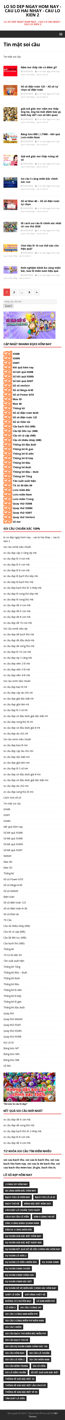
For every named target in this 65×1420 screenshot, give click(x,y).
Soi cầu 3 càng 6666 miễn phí (21, 1313)
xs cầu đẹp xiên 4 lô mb (16, 675)
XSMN (16, 358)
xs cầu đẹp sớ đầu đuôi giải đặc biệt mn (25, 780)
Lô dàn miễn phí (45, 1301)
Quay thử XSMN (22, 508)
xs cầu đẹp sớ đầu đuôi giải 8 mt (21, 727)
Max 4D (17, 403)
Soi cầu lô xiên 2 (14, 1359)
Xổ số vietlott (21, 385)
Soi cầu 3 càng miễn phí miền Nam (24, 1320)
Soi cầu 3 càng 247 (30, 1307)
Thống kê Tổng (22, 476)
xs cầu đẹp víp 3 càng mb (17, 657)
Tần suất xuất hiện (24, 481)
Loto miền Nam (22, 494)
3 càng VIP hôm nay (16, 1184)
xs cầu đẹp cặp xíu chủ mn (18, 751)
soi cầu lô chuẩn (39, 1353)
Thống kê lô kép (23, 458)
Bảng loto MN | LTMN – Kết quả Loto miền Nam (40, 136)
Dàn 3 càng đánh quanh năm (22, 1223)
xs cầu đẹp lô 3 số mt (15, 710)
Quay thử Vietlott (24, 517)
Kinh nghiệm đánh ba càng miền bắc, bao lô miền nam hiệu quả (41, 269)
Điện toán (8, 896)
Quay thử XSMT (22, 512)
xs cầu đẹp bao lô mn (15, 745)
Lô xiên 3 (10, 1307)
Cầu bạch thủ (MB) (24, 426)
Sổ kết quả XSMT (23, 381)
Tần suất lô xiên (15, 1398)
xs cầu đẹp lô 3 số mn (15, 768)
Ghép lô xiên (12, 1294)
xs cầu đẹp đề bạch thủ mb (18, 634)
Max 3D (17, 399)
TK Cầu (7, 920)
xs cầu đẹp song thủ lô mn (18, 791)
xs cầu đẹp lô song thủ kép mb (20, 593)
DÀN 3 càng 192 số (44, 1216)
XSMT (16, 363)
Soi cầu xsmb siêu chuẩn (17, 547)
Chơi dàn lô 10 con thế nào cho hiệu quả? (40, 247)
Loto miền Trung (23, 499)
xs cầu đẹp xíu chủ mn (16, 786)
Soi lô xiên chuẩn (15, 1372)
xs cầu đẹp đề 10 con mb (17, 622)
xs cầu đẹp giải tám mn (16, 762)
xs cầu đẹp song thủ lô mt (18, 721)
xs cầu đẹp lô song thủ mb (18, 599)
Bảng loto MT (11, 1048)
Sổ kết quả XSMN (23, 376)
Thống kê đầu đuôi (24, 444)
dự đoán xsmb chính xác (19, 1275)
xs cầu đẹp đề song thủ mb (18, 646)
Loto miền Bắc (21, 490)
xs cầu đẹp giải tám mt (16, 704)
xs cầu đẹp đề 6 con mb (17, 611)
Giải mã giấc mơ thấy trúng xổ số (39, 158)
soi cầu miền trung (16, 1365)
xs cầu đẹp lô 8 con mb (16, 570)
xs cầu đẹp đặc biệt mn (16, 757)
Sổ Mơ (7, 1065)
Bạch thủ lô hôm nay (17, 1197)
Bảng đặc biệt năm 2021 (37, 1203)
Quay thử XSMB (22, 503)
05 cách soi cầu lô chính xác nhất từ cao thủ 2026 (41, 225)
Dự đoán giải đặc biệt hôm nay (23, 1236)
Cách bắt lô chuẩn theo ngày (22, 1210)
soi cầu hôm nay (14, 1353)
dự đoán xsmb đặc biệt (18, 1281)
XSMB (16, 353)
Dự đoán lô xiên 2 (15, 1255)
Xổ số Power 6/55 (23, 394)
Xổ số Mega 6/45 (23, 390)
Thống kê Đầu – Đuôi (25, 471)
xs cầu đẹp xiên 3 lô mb (16, 669)
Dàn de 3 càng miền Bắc (18, 1229)
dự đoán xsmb (50, 1262)
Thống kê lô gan (23, 449)
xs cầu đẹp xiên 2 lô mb (16, 663)
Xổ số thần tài (21, 422)
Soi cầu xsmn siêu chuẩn (17, 739)
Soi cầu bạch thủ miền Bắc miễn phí (25, 1333)
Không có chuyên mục (18, 1301)
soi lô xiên (39, 1365)
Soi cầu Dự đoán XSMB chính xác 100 (26, 1346)
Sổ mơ (17, 521)
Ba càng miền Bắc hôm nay (20, 1190)
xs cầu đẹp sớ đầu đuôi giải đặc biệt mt (25, 716)
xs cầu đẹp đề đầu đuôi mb (18, 640)
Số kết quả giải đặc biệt (44, 1372)
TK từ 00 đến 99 (22, 485)
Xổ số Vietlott (10, 891)
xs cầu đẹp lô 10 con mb (17, 651)
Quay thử (8, 1013)
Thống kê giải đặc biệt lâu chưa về (25, 1385)
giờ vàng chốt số (35, 1294)
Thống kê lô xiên (23, 453)
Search (8, 306)
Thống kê (19, 408)
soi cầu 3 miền (13, 1327)
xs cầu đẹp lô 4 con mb (16, 558)
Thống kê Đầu (21, 462)
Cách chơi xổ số (12, 797)
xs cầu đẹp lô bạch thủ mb (18, 582)
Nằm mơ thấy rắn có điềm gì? (39, 67)
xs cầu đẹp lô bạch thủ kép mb (20, 576)
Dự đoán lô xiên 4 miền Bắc (21, 1262)
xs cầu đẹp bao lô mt (15, 687)
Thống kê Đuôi (22, 467)
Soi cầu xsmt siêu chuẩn (17, 681)
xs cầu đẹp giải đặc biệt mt (18, 698)
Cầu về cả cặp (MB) (24, 435)
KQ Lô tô (8, 1042)
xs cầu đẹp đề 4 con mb (17, 605)
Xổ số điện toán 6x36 (25, 412)
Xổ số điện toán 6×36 (15, 908)
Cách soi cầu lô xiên (17, 1216)
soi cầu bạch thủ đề (16, 1339)
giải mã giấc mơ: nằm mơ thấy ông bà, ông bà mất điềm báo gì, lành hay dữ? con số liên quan (41, 112)
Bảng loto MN (11, 1054)
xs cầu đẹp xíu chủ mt (15, 733)
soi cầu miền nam (39, 1359)
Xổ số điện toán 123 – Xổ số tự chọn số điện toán (39, 88)
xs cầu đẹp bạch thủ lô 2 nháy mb (22, 587)
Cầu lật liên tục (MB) (25, 431)
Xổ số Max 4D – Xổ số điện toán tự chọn (40, 202)
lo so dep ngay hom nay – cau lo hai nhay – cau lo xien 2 (31, 539)
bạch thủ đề (12, 1203)
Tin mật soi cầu (12, 803)
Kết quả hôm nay (23, 367)
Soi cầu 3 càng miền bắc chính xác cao (39, 180)
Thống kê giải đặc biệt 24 (19, 1378)
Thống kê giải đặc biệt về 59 (21, 1391)
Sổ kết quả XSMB (23, 372)
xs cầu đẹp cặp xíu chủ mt (18, 692)
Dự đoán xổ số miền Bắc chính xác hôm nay (30, 1288)
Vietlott (7, 856)
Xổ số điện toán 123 (25, 417)
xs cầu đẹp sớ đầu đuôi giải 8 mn (22, 774)
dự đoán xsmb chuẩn (17, 1268)
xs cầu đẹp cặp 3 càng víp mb (20, 552)
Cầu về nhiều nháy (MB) (27, 440)
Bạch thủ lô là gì (45, 1197)
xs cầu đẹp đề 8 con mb (17, 617)
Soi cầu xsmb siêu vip (15, 628)
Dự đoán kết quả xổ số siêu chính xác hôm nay (32, 1249)
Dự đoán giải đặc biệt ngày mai (23, 1242)
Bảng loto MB (11, 1060)
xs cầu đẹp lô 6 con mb (16, 564)
